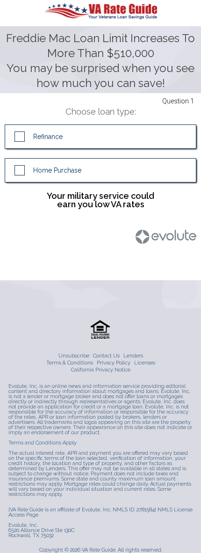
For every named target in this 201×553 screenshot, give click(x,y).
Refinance (48, 136)
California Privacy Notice (100, 370)
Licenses (144, 363)
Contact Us (106, 356)
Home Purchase (57, 170)
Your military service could (100, 200)
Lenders (133, 356)
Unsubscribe (73, 356)
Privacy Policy (113, 363)
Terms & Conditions (69, 363)
